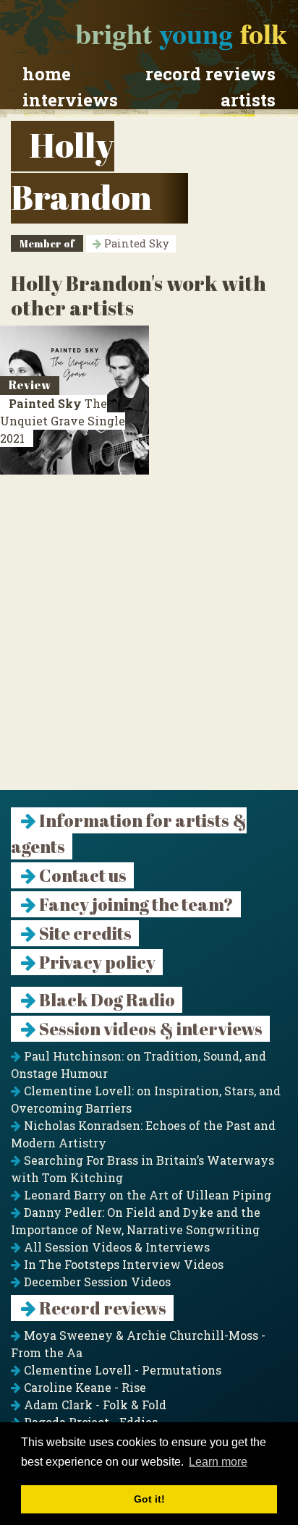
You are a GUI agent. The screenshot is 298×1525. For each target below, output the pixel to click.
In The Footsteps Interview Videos (122, 1264)
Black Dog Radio (105, 999)
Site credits (84, 933)
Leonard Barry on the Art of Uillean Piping (146, 1194)
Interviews (70, 99)
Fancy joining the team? (135, 904)
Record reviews (210, 73)
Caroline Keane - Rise (83, 1387)
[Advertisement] (149, 641)
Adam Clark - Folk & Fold (93, 1404)
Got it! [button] (149, 1499)
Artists (248, 99)
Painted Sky (135, 243)
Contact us (81, 875)
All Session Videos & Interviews (115, 1246)
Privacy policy (96, 962)
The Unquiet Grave (62, 421)
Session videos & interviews (149, 1028)
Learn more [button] (218, 1462)
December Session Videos (96, 1281)
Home (46, 73)
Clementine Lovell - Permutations (121, 1369)
